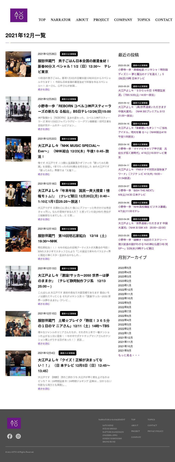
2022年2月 (124, 329)
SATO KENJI (108, 425)
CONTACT (163, 20)
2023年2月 (124, 281)
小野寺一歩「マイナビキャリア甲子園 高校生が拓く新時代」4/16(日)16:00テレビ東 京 (142, 153)
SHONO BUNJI (109, 441)
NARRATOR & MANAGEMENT (111, 419)
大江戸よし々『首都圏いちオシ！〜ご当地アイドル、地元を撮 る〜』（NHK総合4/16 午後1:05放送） (142, 132)
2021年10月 (125, 346)
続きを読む (44, 89)
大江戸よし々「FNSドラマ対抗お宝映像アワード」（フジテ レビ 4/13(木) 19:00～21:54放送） (142, 174)
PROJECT (101, 20)
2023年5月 (124, 268)
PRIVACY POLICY (155, 430)
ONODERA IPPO (110, 435)
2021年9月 (124, 350)
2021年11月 (125, 342)
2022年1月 (124, 333)
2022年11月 (125, 294)
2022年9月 (124, 303)
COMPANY (123, 20)
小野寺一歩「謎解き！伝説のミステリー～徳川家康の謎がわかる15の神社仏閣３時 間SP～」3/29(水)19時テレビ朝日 (143, 244)
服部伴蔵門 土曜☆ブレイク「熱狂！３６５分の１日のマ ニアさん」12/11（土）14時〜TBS (74, 323)
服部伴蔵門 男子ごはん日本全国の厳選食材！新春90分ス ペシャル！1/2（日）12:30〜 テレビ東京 (74, 66)
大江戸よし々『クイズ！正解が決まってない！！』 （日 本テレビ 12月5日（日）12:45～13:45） (74, 365)
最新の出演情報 (69, 53)
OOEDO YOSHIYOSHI (112, 438)
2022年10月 (125, 298)
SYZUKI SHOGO (110, 428)
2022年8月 (124, 307)
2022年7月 (124, 311)
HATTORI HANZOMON (113, 431)
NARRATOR (61, 20)
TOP (42, 20)
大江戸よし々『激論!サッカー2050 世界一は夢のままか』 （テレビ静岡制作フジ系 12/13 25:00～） (73, 281)
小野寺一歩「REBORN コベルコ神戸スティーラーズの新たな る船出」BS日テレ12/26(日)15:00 (74, 108)
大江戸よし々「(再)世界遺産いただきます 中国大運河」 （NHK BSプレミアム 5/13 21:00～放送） (142, 111)
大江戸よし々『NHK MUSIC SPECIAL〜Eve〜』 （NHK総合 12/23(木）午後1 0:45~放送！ (73, 151)
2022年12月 (125, 289)
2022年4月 (124, 320)
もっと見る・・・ (129, 355)
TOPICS (143, 20)
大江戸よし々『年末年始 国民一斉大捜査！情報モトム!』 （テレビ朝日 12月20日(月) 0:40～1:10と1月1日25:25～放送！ (74, 196)
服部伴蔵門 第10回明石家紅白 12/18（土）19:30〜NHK (73, 238)
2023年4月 (124, 272)
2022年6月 (124, 316)
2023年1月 (124, 285)
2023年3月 (124, 276)
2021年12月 (125, 337)
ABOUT (82, 20)
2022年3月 (124, 324)
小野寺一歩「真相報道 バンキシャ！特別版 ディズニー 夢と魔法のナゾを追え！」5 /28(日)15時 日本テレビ (143, 74)
